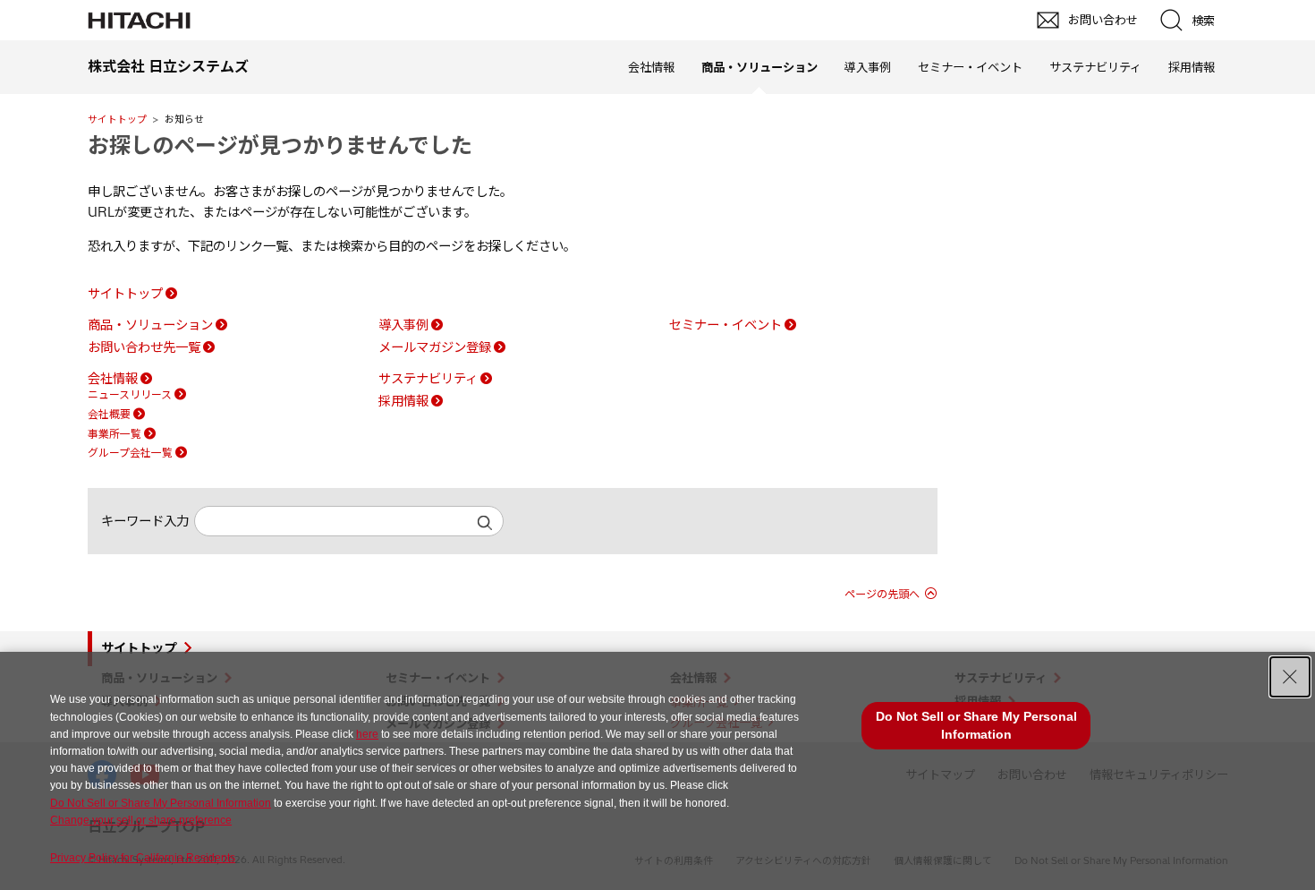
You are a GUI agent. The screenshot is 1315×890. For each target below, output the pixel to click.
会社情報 (651, 67)
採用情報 (1191, 67)
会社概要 (109, 414)
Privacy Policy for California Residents (142, 857)
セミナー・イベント (970, 67)
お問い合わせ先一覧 (144, 347)
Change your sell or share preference (141, 820)
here (367, 734)
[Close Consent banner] (1290, 677)
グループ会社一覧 (130, 452)
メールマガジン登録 (434, 347)
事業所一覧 (114, 434)
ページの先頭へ (882, 594)
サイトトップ (117, 119)
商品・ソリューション (150, 325)
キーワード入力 (145, 521)
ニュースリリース (130, 394)
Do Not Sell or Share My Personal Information (160, 803)
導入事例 (867, 67)
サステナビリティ (1095, 67)
